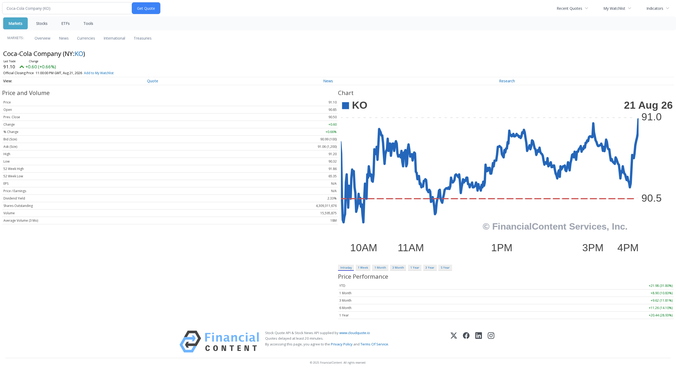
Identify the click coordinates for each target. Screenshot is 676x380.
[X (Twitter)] (453, 341)
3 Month (398, 267)
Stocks (42, 23)
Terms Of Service (374, 344)
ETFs (65, 23)
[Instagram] (491, 341)
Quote (152, 80)
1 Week (363, 267)
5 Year (445, 267)
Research (507, 80)
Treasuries (143, 38)
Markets (15, 23)
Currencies (86, 38)
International (114, 38)
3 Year (429, 267)
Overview (42, 38)
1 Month (380, 267)
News (64, 38)
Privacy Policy (342, 344)
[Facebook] (466, 341)
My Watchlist (614, 8)
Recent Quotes (569, 8)
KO (79, 53)
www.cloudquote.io (354, 332)
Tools (88, 23)
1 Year (414, 267)
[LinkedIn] (478, 341)
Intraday (346, 267)
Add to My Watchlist (99, 73)
